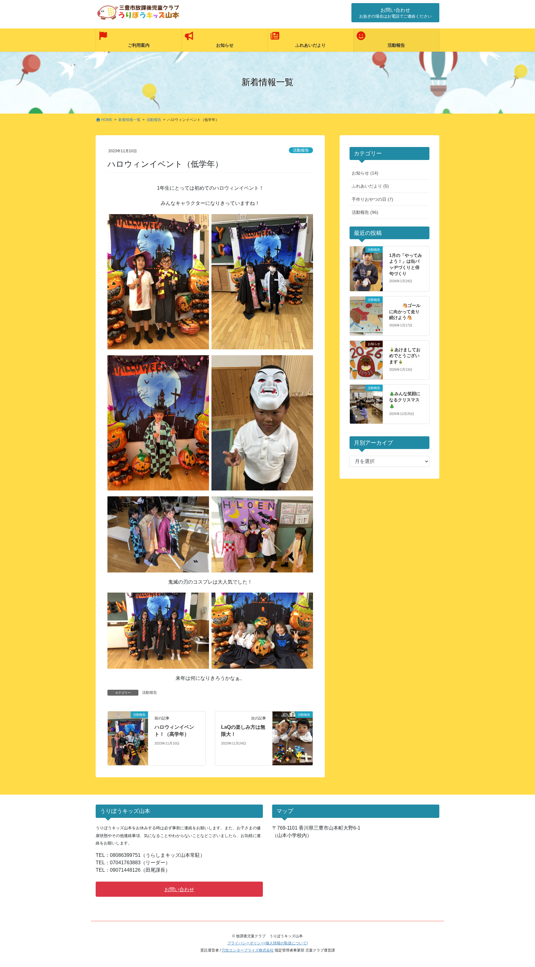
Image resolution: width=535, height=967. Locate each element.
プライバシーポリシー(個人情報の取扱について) (267, 943)
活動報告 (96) (365, 212)
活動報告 (301, 150)
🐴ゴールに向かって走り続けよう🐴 (404, 311)
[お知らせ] (366, 352)
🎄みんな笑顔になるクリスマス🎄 (404, 399)
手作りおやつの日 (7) (372, 199)
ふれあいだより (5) (370, 185)
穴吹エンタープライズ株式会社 (248, 950)
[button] (395, 12)
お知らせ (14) (365, 173)
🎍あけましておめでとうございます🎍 (404, 355)
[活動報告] (128, 737)
